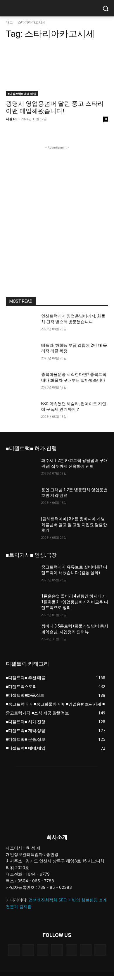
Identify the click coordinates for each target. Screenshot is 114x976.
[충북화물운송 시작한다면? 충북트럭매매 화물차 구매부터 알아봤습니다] (21, 382)
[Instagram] (14, 950)
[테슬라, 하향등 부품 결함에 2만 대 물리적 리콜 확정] (21, 353)
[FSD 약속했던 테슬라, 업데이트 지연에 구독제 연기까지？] (21, 412)
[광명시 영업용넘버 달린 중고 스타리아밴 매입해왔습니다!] (57, 70)
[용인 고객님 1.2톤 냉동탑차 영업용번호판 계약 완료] (21, 498)
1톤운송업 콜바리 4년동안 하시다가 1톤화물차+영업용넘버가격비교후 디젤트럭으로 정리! (74, 602)
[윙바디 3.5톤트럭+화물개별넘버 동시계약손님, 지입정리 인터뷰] (21, 634)
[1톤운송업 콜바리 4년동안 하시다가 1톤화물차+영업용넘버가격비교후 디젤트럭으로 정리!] (21, 604)
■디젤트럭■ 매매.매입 (22, 94)
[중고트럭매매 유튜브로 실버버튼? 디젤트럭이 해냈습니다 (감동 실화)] (21, 575)
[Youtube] (100, 950)
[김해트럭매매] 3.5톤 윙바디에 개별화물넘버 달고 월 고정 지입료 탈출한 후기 (74, 524)
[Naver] (42, 950)
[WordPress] (85, 950)
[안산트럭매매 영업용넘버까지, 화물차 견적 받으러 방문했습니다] (21, 324)
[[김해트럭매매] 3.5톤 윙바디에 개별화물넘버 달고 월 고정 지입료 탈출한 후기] (21, 527)
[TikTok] (57, 950)
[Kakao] (28, 950)
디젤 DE (11, 119)
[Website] (71, 950)
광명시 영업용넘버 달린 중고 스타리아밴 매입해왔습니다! (55, 107)
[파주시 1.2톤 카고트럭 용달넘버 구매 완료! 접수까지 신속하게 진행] (21, 468)
